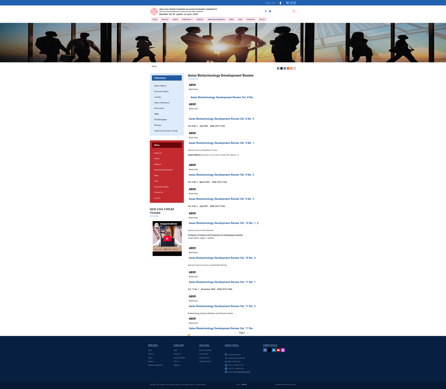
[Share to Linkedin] (285, 68)
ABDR (156, 114)
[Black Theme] (281, 3)
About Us (165, 19)
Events (175, 19)
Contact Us (251, 19)
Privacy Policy (203, 354)
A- (294, 3)
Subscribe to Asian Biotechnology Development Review (189, 335)
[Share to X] (281, 68)
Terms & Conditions (205, 350)
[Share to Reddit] (288, 68)
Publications (186, 19)
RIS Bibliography (160, 119)
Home (155, 19)
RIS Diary (157, 125)
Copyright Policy (204, 358)
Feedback (177, 365)
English (268, 3)
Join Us (262, 19)
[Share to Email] (291, 68)
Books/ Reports (160, 86)
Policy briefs (159, 108)
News (232, 19)
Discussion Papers (161, 91)
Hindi (273, 3)
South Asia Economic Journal (165, 131)
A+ (288, 3)
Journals (157, 97)
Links (240, 19)
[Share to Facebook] (278, 68)
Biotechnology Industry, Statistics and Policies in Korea (210, 313)
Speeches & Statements (216, 19)
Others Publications (161, 102)
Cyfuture (293, 384)
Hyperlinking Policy (205, 361)
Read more (193, 89)
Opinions (200, 19)
